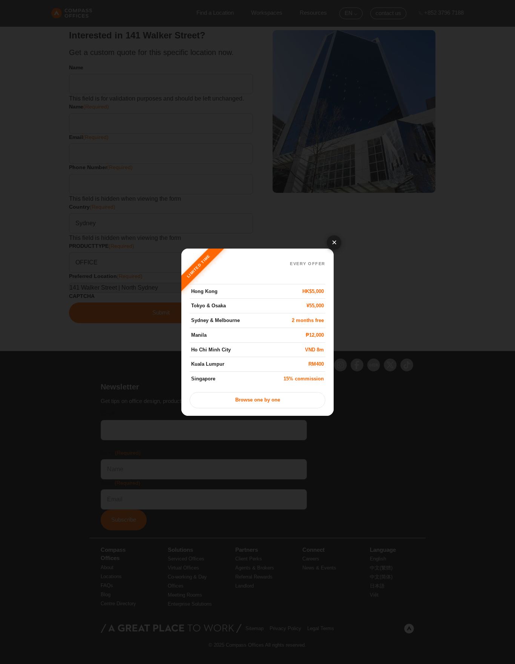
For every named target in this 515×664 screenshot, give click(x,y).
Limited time (198, 265)
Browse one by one (257, 400)
